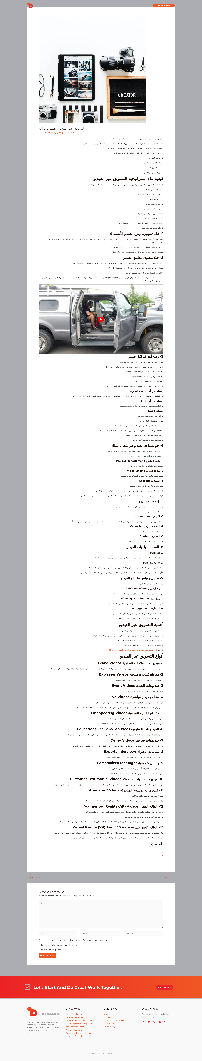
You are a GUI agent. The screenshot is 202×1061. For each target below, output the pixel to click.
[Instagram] (154, 1022)
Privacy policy (109, 1027)
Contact (132, 5)
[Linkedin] (160, 1022)
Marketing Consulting (75, 1036)
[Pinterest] (165, 1022)
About (92, 5)
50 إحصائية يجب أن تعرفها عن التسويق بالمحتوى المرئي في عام (134, 650)
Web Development (74, 1030)
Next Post (169, 877)
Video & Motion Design (75, 1027)
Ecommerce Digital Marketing (78, 1033)
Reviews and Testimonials (114, 1021)
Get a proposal (110, 1024)
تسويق (57, 133)
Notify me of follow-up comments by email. (58, 945)
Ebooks (107, 1017)
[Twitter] (149, 1022)
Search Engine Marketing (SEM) (79, 1024)
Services (112, 5)
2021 (110, 650)
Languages (144, 5)
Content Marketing (74, 1014)
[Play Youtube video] (101, 319)
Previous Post (34, 877)
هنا (162, 850)
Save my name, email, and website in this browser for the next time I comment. (74, 940)
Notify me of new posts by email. (53, 950)
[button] (164, 5)
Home (84, 5)
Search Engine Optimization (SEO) (80, 1021)
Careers (123, 5)
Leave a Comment (46, 133)
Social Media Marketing (75, 1017)
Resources (108, 1014)
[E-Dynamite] (36, 5)
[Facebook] (144, 1022)
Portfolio (102, 5)
